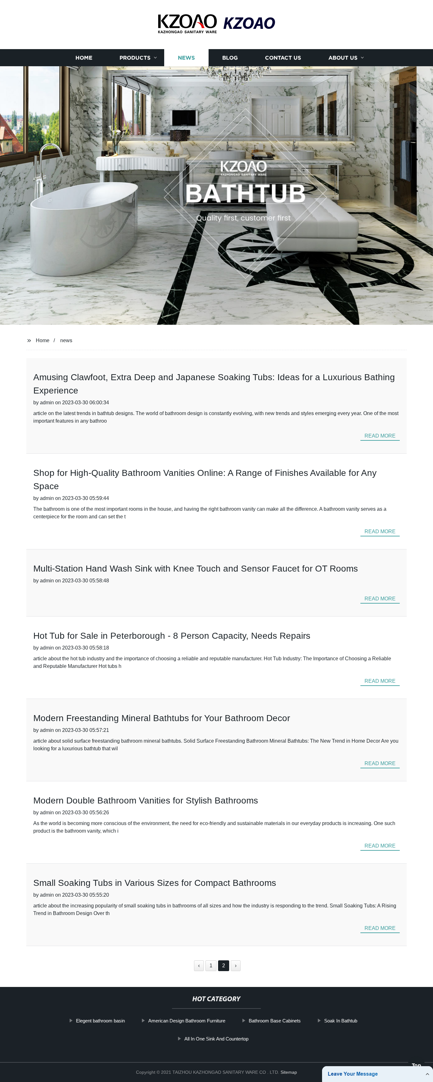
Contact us (283, 58)
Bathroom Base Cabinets (275, 1020)
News (186, 58)
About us (343, 58)
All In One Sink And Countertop (216, 1038)
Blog (230, 58)
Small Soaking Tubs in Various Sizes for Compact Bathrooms (154, 883)
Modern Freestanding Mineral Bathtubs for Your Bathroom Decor (161, 718)
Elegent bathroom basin (100, 1020)
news (66, 340)
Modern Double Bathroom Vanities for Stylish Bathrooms (145, 800)
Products (135, 58)
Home (83, 58)
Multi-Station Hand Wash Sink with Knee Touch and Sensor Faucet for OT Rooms (195, 568)
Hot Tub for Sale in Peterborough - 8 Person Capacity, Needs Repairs (171, 636)
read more (380, 436)
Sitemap (289, 1072)
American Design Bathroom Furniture (186, 1020)
